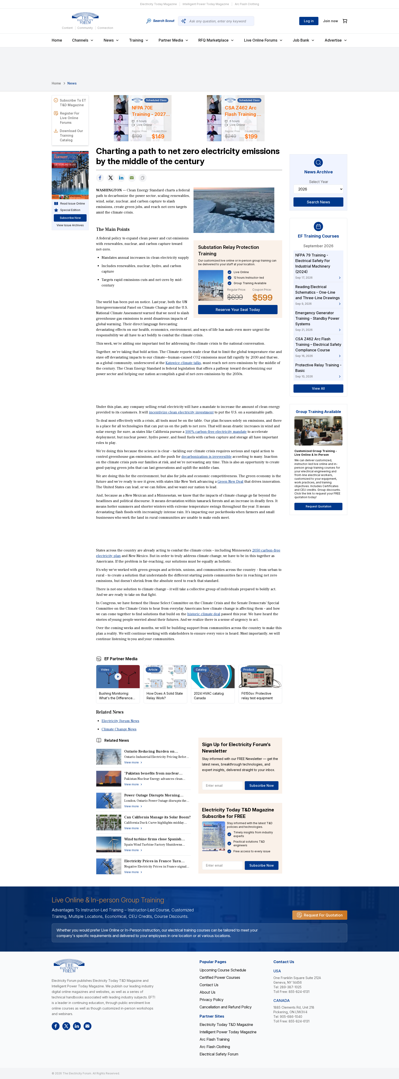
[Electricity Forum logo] (85, 18)
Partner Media (171, 40)
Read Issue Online (72, 203)
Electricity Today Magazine (158, 4)
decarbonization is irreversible (206, 456)
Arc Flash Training (215, 1039)
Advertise (333, 40)
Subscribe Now (261, 785)
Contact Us (209, 985)
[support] (132, 178)
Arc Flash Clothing (247, 4)
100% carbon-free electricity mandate (216, 431)
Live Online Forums (260, 40)
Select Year (318, 181)
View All (318, 388)
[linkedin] (121, 178)
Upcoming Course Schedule (223, 970)
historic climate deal (203, 614)
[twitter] (111, 178)
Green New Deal (230, 481)
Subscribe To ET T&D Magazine (73, 102)
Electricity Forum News (120, 721)
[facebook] (100, 178)
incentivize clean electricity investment (181, 412)
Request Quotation (318, 506)
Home (57, 40)
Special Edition (70, 210)
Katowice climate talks (183, 363)
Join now (330, 21)
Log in (309, 21)
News (109, 40)
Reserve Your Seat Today (238, 309)
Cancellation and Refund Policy (226, 1007)
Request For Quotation (323, 915)
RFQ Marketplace (213, 40)
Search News (318, 202)
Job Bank (301, 40)
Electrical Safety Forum (219, 1054)
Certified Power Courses (220, 977)
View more (131, 762)
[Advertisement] (189, 390)
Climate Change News (119, 729)
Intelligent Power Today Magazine (206, 4)
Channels (80, 40)
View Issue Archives (70, 225)
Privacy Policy (212, 999)
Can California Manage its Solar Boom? (157, 817)
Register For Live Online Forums (69, 117)
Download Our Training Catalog (71, 135)
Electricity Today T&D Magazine (226, 1024)
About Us (207, 992)
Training (136, 40)
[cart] (345, 21)
